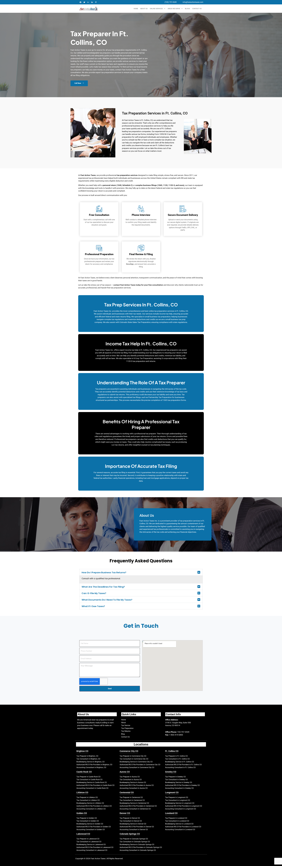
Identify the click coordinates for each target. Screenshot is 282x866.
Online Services (156, 8)
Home (136, 8)
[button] (141, 572)
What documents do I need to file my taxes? (107, 599)
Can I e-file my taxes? (94, 593)
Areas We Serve (174, 8)
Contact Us (197, 8)
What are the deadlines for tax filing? (103, 586)
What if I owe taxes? (93, 606)
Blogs (187, 8)
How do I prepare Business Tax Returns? (104, 572)
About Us (144, 8)
